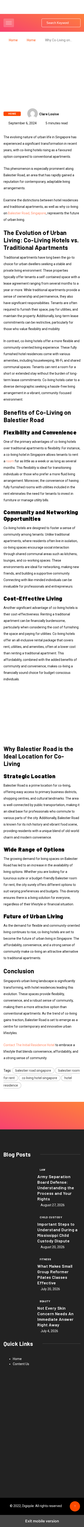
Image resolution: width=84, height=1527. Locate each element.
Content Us (21, 1364)
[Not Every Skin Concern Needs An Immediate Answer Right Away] (18, 1315)
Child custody (51, 1217)
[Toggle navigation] (9, 23)
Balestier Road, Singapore (27, 213)
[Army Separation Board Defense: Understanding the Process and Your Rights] (18, 1183)
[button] (9, 22)
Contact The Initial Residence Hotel (29, 1045)
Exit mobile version (42, 1521)
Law (42, 1169)
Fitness (45, 1259)
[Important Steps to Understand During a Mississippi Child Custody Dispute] (18, 1231)
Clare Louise (49, 114)
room (10, 461)
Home (13, 40)
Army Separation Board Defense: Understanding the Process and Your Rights (55, 1187)
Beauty (45, 1301)
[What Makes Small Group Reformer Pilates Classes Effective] (18, 1273)
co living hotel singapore (39, 1078)
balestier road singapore (33, 1070)
